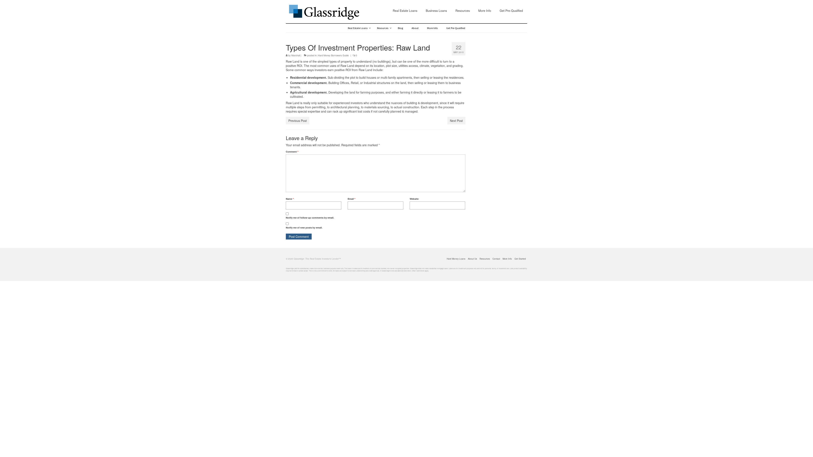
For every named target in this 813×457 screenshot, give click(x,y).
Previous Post (297, 120)
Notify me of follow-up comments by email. (310, 217)
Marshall (295, 55)
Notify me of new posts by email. (304, 227)
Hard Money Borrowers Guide (333, 55)
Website (414, 198)
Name (290, 198)
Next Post (456, 120)
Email (351, 198)
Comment (292, 151)
